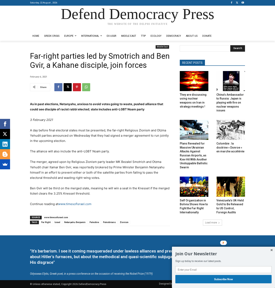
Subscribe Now (223, 279)
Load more (211, 222)
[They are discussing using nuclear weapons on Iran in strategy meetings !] (194, 81)
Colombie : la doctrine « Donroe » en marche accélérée (230, 147)
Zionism (124, 222)
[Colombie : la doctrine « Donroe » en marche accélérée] (230, 130)
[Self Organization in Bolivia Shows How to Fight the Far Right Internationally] (194, 187)
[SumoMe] (5, 164)
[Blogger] (5, 154)
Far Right (46, 222)
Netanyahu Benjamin (75, 222)
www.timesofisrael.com (74, 204)
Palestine (94, 222)
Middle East (162, 47)
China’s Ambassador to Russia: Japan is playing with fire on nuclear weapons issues (230, 102)
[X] (237, 3)
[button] (223, 254)
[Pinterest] (77, 87)
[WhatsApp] (86, 87)
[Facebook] (231, 3)
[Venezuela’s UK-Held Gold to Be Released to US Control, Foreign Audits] (230, 187)
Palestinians (109, 222)
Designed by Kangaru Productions (45, 28)
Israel (57, 222)
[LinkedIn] (5, 144)
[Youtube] (242, 3)
